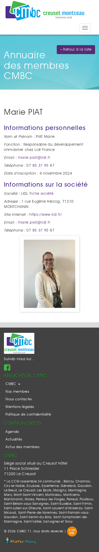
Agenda (12, 432)
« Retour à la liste (76, 49)
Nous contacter (19, 399)
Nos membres (17, 391)
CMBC (12, 384)
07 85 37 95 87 (40, 165)
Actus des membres (23, 447)
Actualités (14, 439)
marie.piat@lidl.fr (34, 158)
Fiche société (42, 194)
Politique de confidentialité (28, 414)
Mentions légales (20, 407)
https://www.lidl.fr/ (45, 215)
